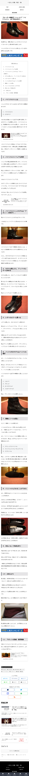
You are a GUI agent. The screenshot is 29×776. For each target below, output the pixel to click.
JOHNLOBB (16, 669)
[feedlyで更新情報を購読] (21, 693)
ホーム (7, 767)
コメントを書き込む (14, 750)
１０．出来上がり (7, 90)
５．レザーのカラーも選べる (9, 78)
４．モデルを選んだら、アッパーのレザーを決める (14, 76)
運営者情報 (14, 771)
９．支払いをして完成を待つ (9, 88)
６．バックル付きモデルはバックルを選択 (12, 81)
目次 (12, 63)
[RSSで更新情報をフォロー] (14, 697)
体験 (18, 671)
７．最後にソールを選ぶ (8, 83)
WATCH (21, 769)
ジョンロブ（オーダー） (7, 667)
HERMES (8, 769)
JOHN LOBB (21, 767)
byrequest (10, 669)
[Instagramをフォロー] (7, 693)
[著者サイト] (7, 689)
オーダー (22, 669)
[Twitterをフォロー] (21, 689)
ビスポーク (13, 671)
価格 (22, 671)
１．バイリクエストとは (8, 66)
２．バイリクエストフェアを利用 (10, 69)
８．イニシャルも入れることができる (11, 85)
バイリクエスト (6, 671)
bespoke (4, 669)
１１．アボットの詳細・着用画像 (10, 92)
